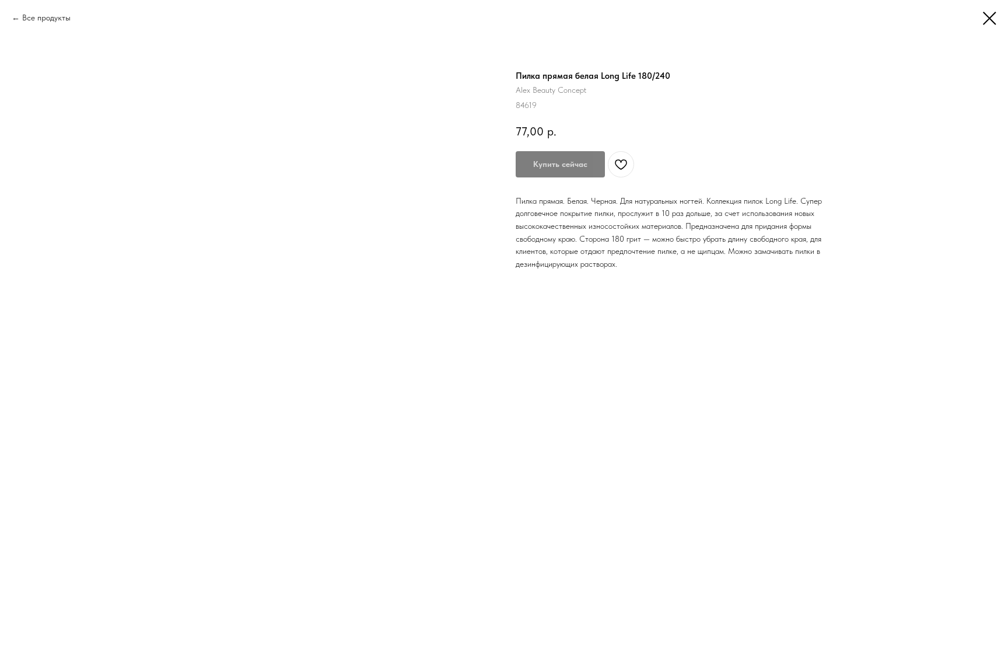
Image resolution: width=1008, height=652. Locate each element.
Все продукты (46, 17)
